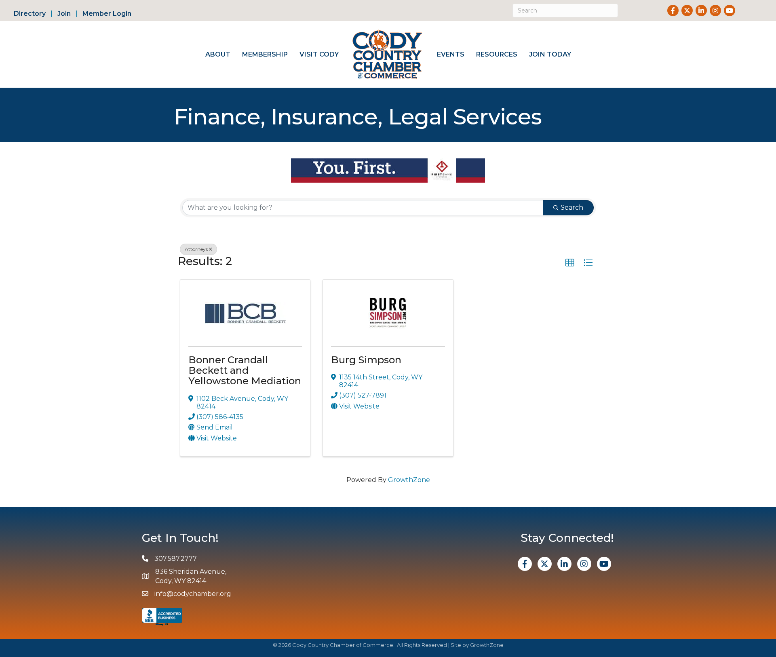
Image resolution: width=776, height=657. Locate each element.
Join (64, 14)
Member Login (106, 14)
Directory (30, 14)
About (217, 54)
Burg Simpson (366, 360)
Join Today (550, 54)
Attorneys (196, 249)
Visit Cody (319, 54)
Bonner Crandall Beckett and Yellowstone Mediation (244, 370)
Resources (496, 54)
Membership (265, 54)
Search (572, 207)
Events (450, 54)
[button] (570, 263)
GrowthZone (409, 480)
